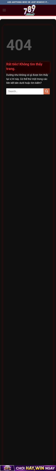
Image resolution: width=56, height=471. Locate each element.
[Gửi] (47, 91)
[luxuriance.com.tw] (29, 10)
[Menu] (4, 10)
